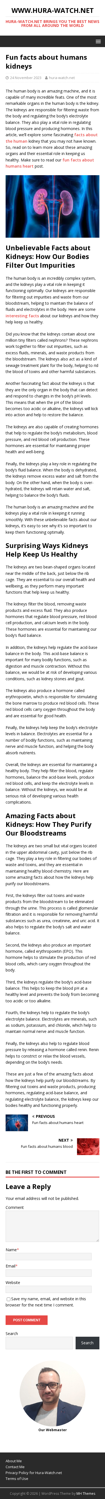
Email (10, 1266)
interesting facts (22, 315)
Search (12, 1333)
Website (13, 1282)
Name (11, 1249)
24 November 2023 (25, 77)
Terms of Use (17, 1478)
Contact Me (15, 1466)
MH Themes (85, 1493)
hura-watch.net (62, 77)
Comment (15, 1207)
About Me (14, 1460)
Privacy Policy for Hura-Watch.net (34, 1472)
